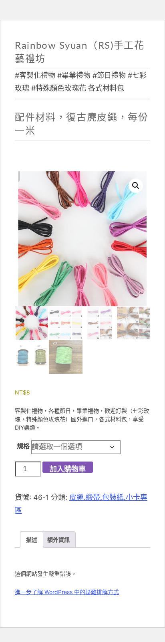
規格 (23, 446)
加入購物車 (68, 469)
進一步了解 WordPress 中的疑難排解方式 (67, 591)
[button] (136, 185)
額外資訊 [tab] (58, 539)
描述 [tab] (31, 539)
